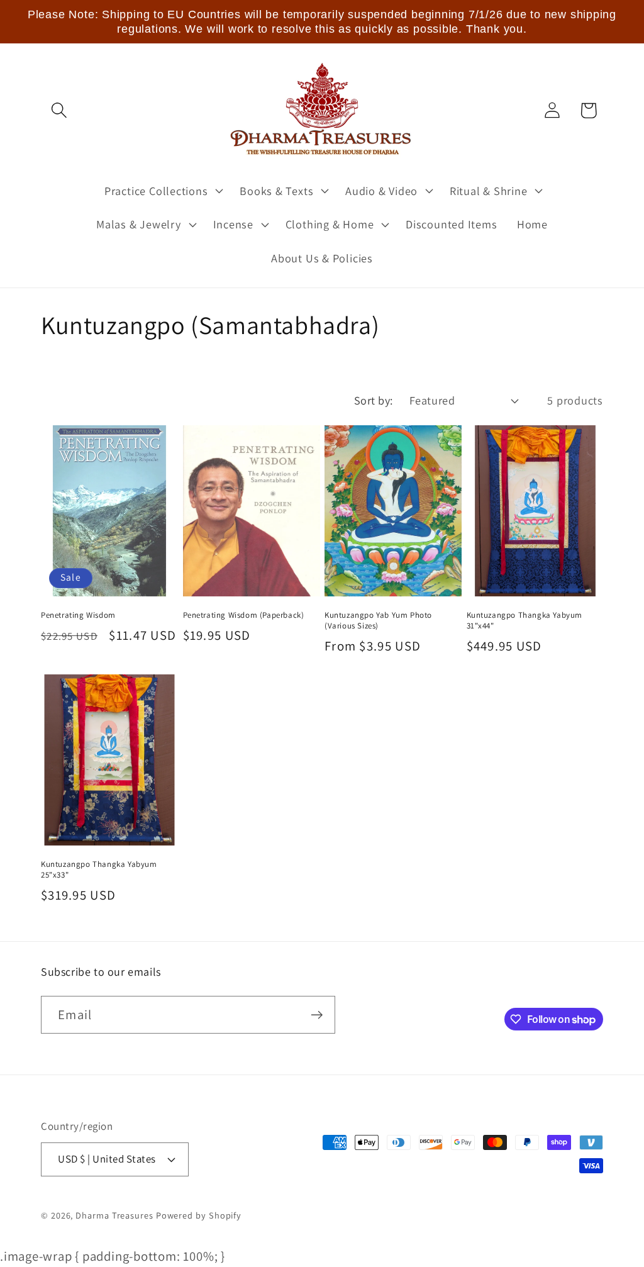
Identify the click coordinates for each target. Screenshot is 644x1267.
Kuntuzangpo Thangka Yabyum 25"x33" (99, 869)
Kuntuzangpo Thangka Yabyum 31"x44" (525, 620)
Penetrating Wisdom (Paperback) (243, 615)
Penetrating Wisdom (78, 615)
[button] (59, 110)
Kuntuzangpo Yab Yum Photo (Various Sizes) (378, 620)
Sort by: (373, 400)
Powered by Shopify (199, 1215)
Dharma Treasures (114, 1215)
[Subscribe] (317, 1015)
